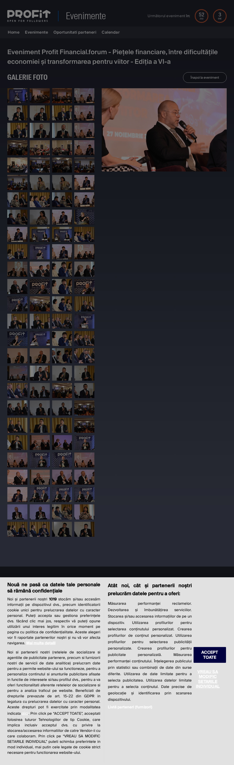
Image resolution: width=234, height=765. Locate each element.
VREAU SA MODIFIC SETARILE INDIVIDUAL (208, 679)
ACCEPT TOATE (209, 655)
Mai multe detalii (41, 643)
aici (25, 713)
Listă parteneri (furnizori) (130, 707)
